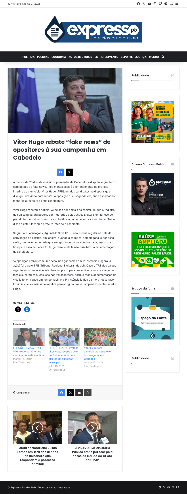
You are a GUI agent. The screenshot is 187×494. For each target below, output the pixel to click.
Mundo (154, 56)
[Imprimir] (87, 392)
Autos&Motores (80, 56)
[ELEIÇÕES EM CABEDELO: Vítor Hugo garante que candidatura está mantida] (29, 337)
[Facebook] (60, 172)
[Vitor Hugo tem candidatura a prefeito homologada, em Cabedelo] (100, 337)
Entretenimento (106, 56)
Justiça (140, 56)
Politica (28, 56)
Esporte (127, 56)
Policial (43, 56)
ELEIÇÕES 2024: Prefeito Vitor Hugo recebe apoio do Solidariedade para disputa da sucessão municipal (63, 355)
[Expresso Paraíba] (93, 29)
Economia (58, 56)
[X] (69, 172)
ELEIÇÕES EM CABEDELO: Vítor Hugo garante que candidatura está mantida (28, 351)
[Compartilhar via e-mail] (79, 392)
